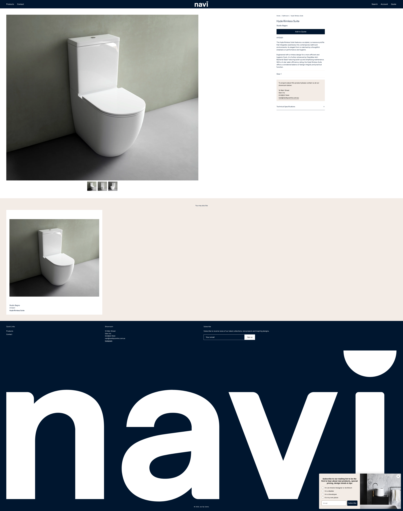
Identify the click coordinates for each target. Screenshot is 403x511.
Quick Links (10, 327)
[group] (201, 262)
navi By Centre (204, 507)
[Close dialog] (398, 476)
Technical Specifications (286, 107)
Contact (9, 334)
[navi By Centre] (201, 4)
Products (9, 331)
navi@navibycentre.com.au (289, 98)
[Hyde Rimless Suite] (92, 186)
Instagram (108, 341)
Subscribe (352, 503)
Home (278, 16)
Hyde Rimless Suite (16, 310)
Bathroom (285, 16)
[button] (374, 4)
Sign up (250, 337)
